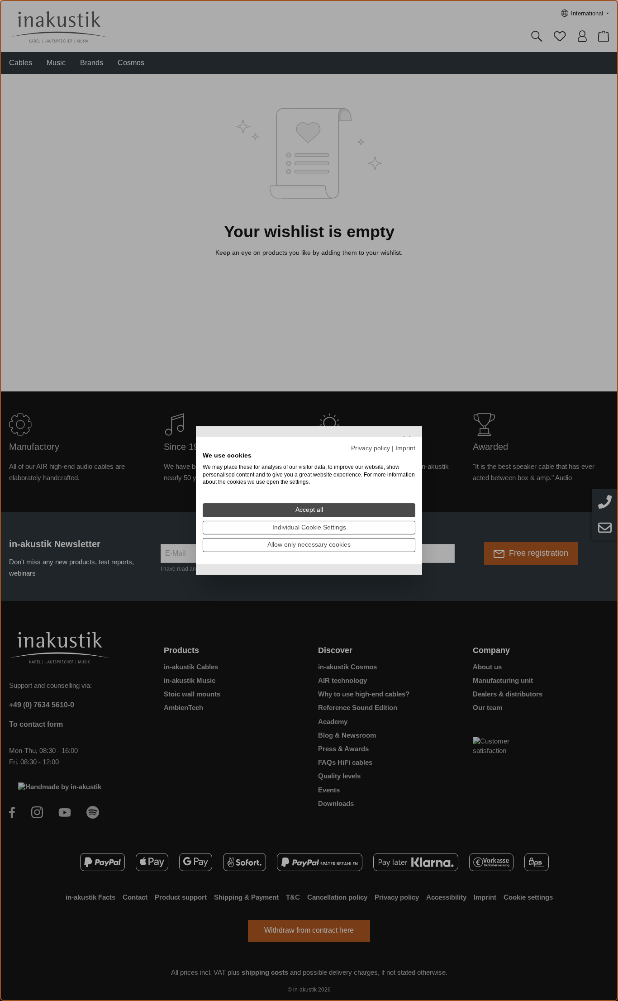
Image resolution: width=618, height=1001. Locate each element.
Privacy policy (370, 448)
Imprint (405, 448)
